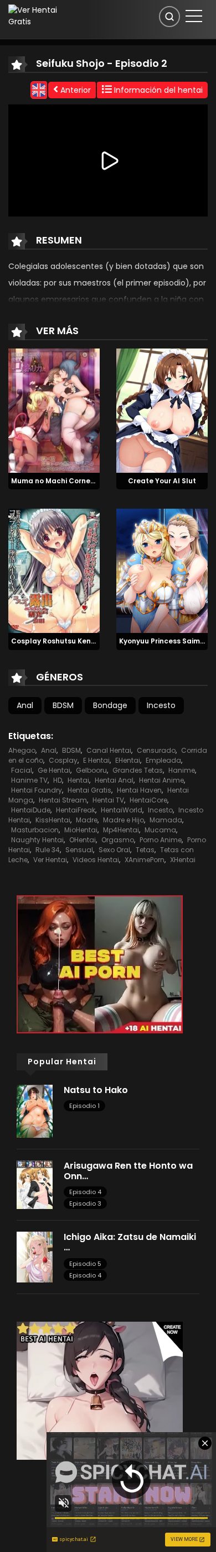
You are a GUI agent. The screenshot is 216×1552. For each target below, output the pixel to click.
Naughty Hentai (37, 839)
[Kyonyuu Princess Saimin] (162, 570)
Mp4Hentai (121, 830)
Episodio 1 (84, 1105)
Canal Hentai (108, 750)
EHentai (127, 760)
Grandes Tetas (137, 770)
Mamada (166, 820)
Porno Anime (161, 839)
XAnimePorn (144, 859)
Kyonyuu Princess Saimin (162, 641)
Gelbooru (91, 770)
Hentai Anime (161, 780)
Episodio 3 (85, 1203)
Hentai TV (108, 800)
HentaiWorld (121, 810)
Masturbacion (35, 830)
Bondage (110, 705)
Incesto (161, 705)
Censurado (156, 750)
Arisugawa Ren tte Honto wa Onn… (128, 1171)
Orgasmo (117, 839)
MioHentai (80, 830)
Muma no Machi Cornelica (57, 480)
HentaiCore (148, 800)
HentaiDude (30, 810)
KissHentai (52, 820)
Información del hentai (157, 90)
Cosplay (63, 760)
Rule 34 (47, 849)
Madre (86, 820)
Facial (21, 770)
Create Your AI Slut (162, 480)
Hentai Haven (139, 790)
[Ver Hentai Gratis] (38, 15)
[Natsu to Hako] (35, 1110)
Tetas (145, 849)
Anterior (74, 90)
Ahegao (21, 750)
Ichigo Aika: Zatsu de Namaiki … (130, 1242)
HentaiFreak (75, 810)
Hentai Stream (63, 800)
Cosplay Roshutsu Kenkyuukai (64, 641)
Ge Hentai (54, 770)
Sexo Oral (114, 849)
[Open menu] (194, 16)
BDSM (63, 705)
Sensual (79, 849)
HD (57, 780)
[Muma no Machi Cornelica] (54, 409)
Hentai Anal (114, 780)
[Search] (169, 16)
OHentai (82, 839)
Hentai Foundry (36, 790)
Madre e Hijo (123, 820)
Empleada (163, 760)
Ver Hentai (50, 859)
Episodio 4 (85, 1191)
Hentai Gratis (89, 790)
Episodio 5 (85, 1263)
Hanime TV (29, 780)
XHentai (183, 859)
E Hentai (96, 760)
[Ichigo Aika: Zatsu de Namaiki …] (35, 1256)
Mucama (160, 830)
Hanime (181, 770)
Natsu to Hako (96, 1090)
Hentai (78, 780)
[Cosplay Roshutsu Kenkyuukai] (54, 570)
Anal (25, 705)
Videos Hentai (96, 859)
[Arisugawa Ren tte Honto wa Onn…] (35, 1184)
